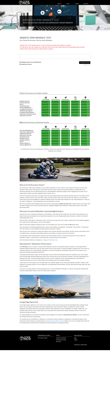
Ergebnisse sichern (26, 64)
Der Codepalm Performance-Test (49, 240)
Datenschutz (84, 344)
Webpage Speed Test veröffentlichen (31, 62)
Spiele (75, 339)
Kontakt (85, 3)
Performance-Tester (61, 339)
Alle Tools (58, 341)
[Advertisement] (55, 78)
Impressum (77, 344)
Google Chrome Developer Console (54, 321)
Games (77, 3)
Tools (59, 3)
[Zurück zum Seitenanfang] (107, 394)
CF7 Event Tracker (42, 338)
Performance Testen (84, 62)
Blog (68, 3)
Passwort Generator (61, 338)
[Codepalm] (24, 2)
